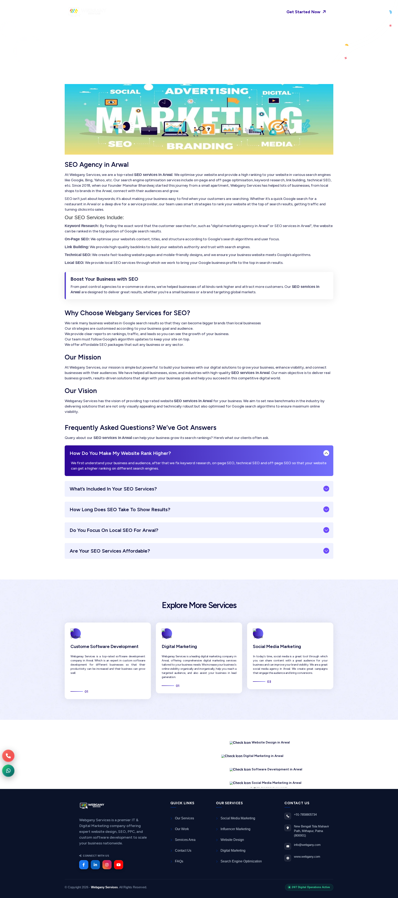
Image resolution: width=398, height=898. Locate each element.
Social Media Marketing (277, 646)
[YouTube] (118, 864)
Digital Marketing (179, 646)
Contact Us (244, 12)
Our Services (185, 12)
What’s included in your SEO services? (113, 489)
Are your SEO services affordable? (110, 551)
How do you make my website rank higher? (120, 453)
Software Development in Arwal (277, 765)
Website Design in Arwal (271, 738)
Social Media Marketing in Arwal (276, 779)
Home (127, 12)
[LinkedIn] (95, 864)
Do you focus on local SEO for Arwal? (114, 530)
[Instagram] (107, 864)
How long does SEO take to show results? (120, 509)
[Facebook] (83, 864)
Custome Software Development (104, 646)
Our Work (215, 12)
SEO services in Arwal (136, 756)
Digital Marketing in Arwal (263, 752)
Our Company (152, 12)
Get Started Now (304, 11)
